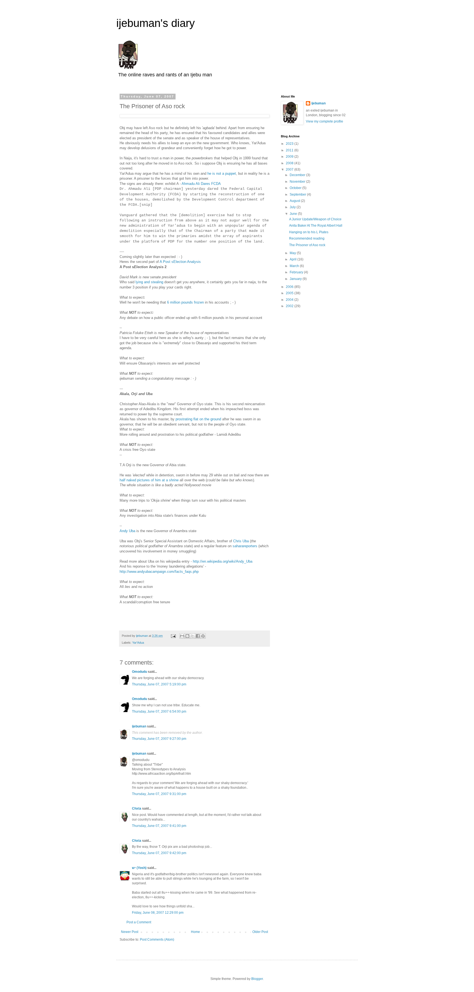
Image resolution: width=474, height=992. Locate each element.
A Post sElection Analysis (180, 262)
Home (195, 932)
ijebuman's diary (155, 23)
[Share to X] (192, 636)
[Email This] (182, 636)
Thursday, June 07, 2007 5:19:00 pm (159, 684)
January (296, 279)
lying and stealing (149, 282)
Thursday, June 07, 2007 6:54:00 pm (159, 711)
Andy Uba (127, 531)
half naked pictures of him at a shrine (149, 480)
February (297, 272)
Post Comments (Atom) (157, 939)
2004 (290, 300)
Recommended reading (307, 238)
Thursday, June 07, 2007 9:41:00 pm (159, 826)
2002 (290, 306)
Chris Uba (241, 541)
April (293, 259)
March (295, 266)
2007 (290, 169)
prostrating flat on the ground (198, 419)
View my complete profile (324, 121)
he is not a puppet (221, 173)
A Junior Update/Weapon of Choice (315, 219)
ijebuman (139, 726)
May (293, 253)
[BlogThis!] (187, 636)
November (298, 182)
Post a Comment (138, 922)
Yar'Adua (138, 642)
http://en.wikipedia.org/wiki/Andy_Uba (222, 561)
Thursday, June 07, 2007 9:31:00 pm (159, 794)
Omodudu (139, 672)
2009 (290, 157)
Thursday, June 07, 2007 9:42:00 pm (159, 853)
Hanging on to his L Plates (308, 232)
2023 (290, 144)
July (293, 207)
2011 (290, 150)
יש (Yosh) (139, 868)
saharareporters (245, 546)
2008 (290, 163)
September (298, 194)
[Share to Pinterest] (203, 636)
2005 (290, 293)
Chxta (136, 808)
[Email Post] (173, 635)
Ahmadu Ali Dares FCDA (201, 184)
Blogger (257, 979)
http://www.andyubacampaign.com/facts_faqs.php (159, 571)
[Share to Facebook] (198, 636)
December (298, 175)
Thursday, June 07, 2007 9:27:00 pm (159, 739)
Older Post (260, 932)
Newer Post (129, 932)
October (296, 188)
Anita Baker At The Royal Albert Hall (315, 225)
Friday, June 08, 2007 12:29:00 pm (158, 913)
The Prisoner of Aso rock (307, 245)
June (294, 214)
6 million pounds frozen (185, 302)
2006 (290, 287)
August (295, 201)
